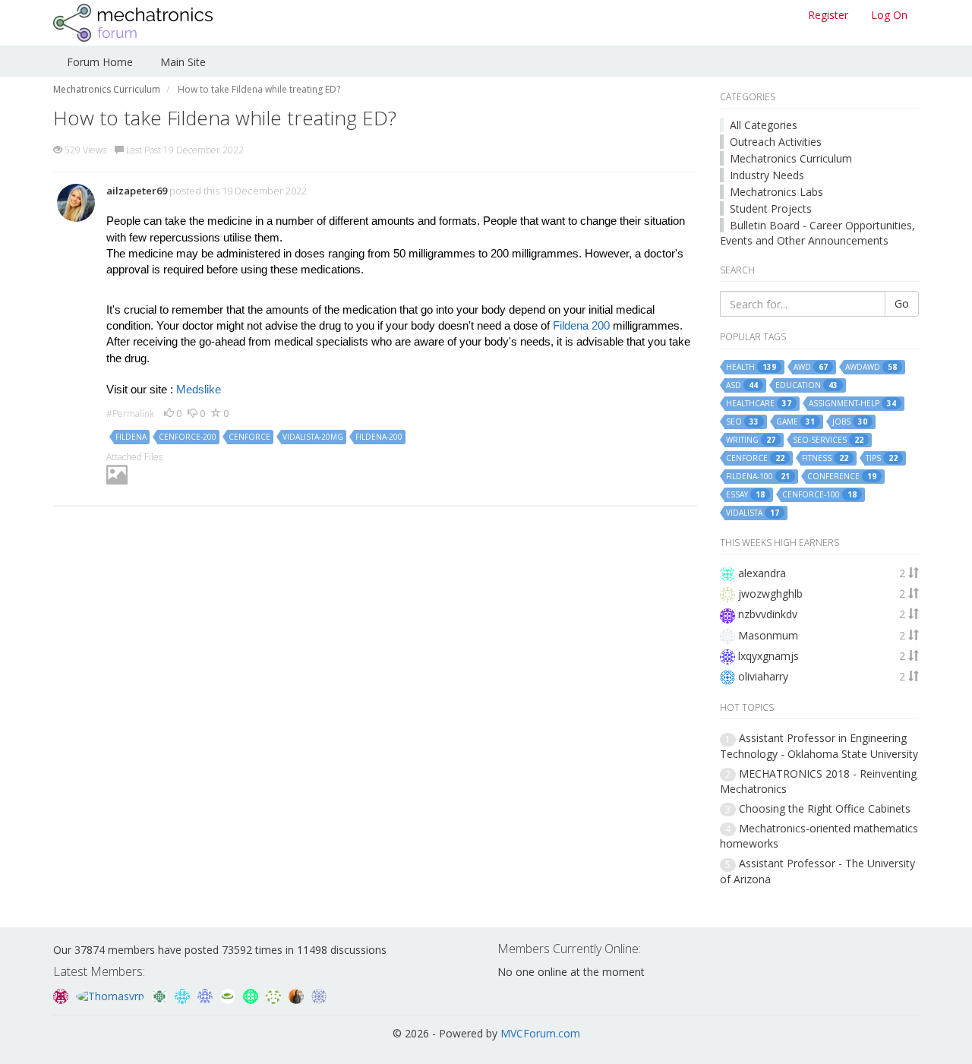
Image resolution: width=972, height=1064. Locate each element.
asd (742, 385)
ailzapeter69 (136, 190)
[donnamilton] (275, 994)
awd (811, 367)
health (751, 367)
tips (882, 458)
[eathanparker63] (229, 994)
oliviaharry (763, 676)
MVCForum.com (540, 1033)
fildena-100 (758, 476)
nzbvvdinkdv (767, 614)
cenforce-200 (187, 436)
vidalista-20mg (312, 436)
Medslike (198, 390)
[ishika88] (206, 994)
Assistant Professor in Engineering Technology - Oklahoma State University (819, 745)
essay (745, 494)
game (795, 422)
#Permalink (130, 413)
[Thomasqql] (184, 994)
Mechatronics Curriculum (791, 158)
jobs (849, 422)
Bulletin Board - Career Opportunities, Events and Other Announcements (817, 233)
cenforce (249, 436)
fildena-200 (378, 436)
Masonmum (768, 635)
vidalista (752, 513)
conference (841, 476)
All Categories (763, 125)
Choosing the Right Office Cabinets (824, 808)
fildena (131, 436)
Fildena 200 (581, 326)
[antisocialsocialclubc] (161, 994)
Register (828, 15)
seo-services (828, 440)
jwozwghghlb (770, 593)
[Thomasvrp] (111, 994)
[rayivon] (62, 994)
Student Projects (771, 208)
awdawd (871, 367)
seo (742, 422)
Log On (889, 15)
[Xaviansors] (319, 994)
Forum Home (100, 62)
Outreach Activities (776, 141)
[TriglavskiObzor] (252, 994)
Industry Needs (767, 175)
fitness (825, 458)
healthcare (758, 403)
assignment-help (852, 403)
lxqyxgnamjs (768, 656)
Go (902, 303)
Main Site (183, 62)
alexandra (762, 573)
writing (750, 440)
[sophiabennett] (298, 994)
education (806, 385)
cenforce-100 (819, 494)
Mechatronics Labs (776, 192)
